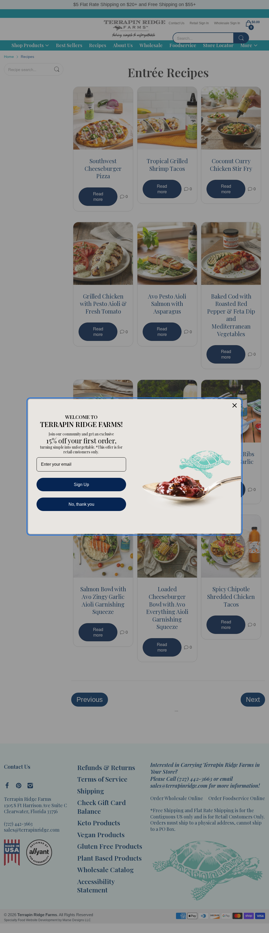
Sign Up (81, 484)
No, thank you (81, 504)
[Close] (234, 405)
